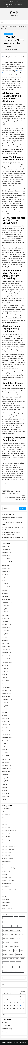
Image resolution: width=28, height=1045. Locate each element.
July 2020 (5, 634)
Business (4, 821)
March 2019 (5, 681)
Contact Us (18, 6)
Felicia (7, 49)
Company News (6, 862)
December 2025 (6, 552)
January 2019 (6, 687)
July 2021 (5, 609)
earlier (12, 930)
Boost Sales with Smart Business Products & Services (11, 533)
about (5, 918)
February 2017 (6, 759)
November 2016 (6, 768)
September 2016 (7, 775)
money (10, 950)
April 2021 (5, 612)
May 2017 (4, 749)
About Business (6, 808)
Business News (10, 6)
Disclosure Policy (7, 1029)
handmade (21, 934)
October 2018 (6, 696)
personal (11, 954)
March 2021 (5, 615)
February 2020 (6, 646)
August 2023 (5, 574)
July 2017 (5, 743)
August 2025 (5, 565)
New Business (6, 902)
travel (5, 971)
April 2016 (5, 790)
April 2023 (5, 584)
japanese (5, 946)
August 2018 (5, 703)
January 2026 (6, 549)
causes (21, 922)
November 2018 (6, 693)
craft (19, 926)
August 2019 (5, 665)
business (22, 918)
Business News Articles (8, 846)
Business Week (6, 852)
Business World (6, 855)
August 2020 (5, 631)
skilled (18, 963)
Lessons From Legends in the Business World (15, 497)
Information (5, 887)
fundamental (13, 934)
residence (5, 963)
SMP (14, 13)
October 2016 (6, 771)
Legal (3, 893)
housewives (6, 942)
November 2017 (6, 731)
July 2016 (5, 781)
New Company (6, 905)
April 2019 (5, 678)
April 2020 (5, 640)
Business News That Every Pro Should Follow (12, 528)
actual (10, 918)
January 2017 (6, 762)
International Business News (10, 890)
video (10, 971)
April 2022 (5, 593)
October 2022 (6, 587)
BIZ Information (6, 815)
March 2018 (5, 718)
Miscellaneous (6, 899)
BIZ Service (13, 1)
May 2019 (4, 674)
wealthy (16, 971)
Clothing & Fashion (7, 858)
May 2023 (4, 581)
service (12, 963)
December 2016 (6, 765)
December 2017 (6, 728)
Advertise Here (6, 1025)
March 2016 (5, 793)
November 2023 (6, 571)
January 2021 (6, 621)
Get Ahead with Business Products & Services (11, 491)
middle (5, 950)
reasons (5, 958)
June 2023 (5, 577)
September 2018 (7, 699)
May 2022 (4, 590)
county (14, 926)
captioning (14, 922)
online (22, 950)
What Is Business (7, 908)
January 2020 (6, 649)
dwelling (5, 930)
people (5, 954)
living (11, 946)
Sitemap (4, 1032)
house (18, 938)
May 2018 (4, 712)
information (15, 942)
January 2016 (6, 800)
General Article (5, 1)
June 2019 (5, 671)
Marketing (5, 896)
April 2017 (5, 753)
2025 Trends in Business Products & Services (12, 518)
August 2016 (5, 778)
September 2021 (7, 602)
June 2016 (5, 784)
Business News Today (8, 849)
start (10, 967)
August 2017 (5, 740)
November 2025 (6, 556)
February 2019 (6, 684)
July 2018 (5, 706)
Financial (4, 874)
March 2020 (5, 643)
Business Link (6, 833)
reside (22, 958)
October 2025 (6, 559)
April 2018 (5, 715)
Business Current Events (9, 830)
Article (4, 812)
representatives (14, 958)
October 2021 (6, 599)
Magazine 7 (16, 1042)
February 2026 (6, 546)
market (17, 946)
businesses (6, 922)
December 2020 (6, 624)
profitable (19, 954)
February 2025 (6, 568)
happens (5, 938)
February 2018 (6, 721)
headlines (12, 938)
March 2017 (5, 756)
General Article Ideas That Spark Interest (13, 537)
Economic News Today (8, 868)
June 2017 (5, 746)
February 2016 (6, 796)
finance (18, 930)
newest (16, 950)
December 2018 (6, 690)
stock (22, 967)
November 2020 (6, 628)
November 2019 (6, 656)
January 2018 (6, 724)
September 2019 (7, 662)
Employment (6, 871)
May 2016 (4, 787)
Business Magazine (7, 840)
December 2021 (6, 596)
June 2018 (5, 709)
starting (16, 967)
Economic (5, 865)
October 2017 (6, 734)
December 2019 (6, 653)
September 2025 (7, 562)
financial (5, 934)
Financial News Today (8, 880)
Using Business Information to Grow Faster (12, 523)
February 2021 (6, 618)
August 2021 (5, 606)
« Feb (3, 1014)
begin (16, 918)
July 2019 (5, 668)
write (21, 971)
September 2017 (7, 737)
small (4, 967)
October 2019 (6, 659)
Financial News (6, 877)
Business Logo (6, 837)
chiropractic (6, 926)
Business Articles (22, 1)
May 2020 (4, 637)
